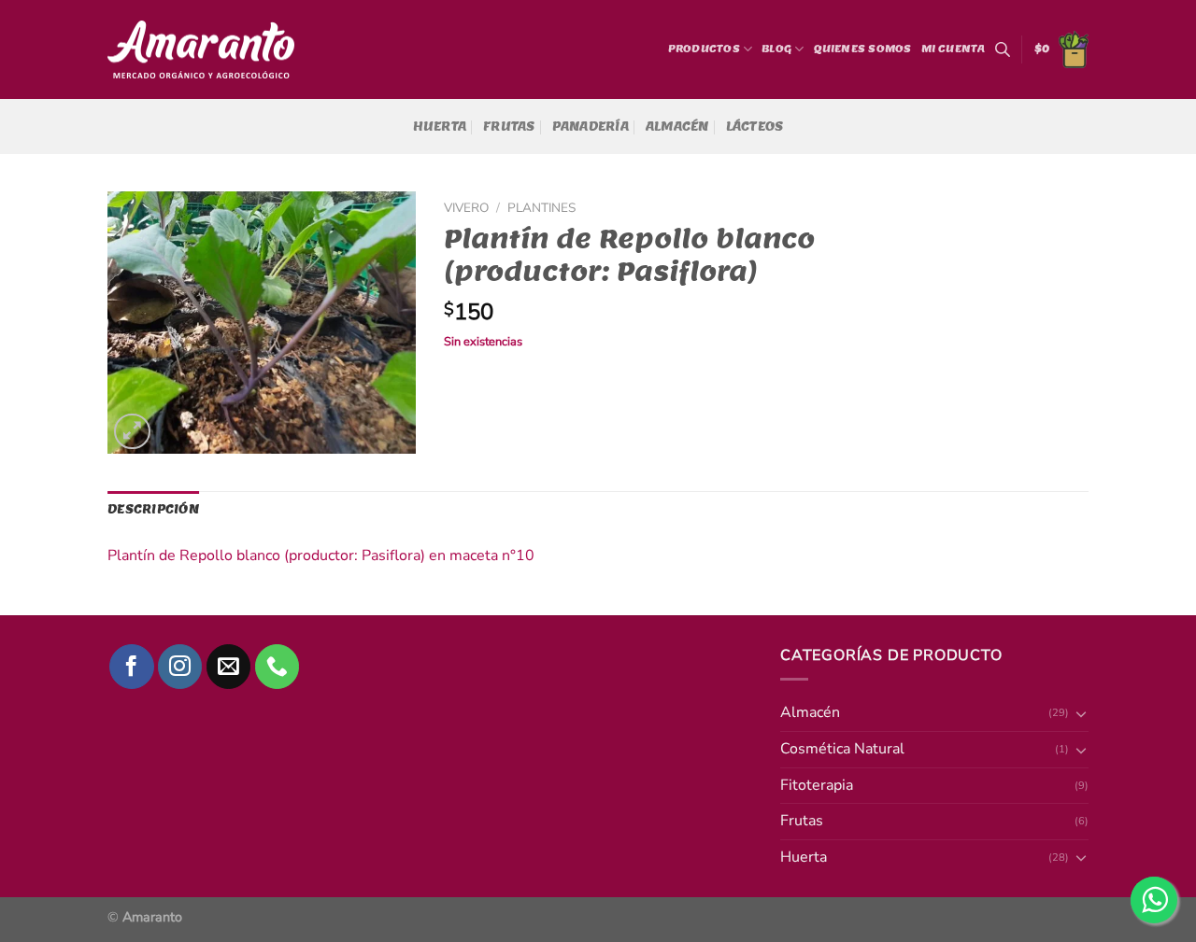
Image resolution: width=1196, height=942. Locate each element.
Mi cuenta (953, 48)
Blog (776, 48)
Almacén (677, 126)
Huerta (440, 126)
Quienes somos (863, 48)
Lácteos (755, 126)
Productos (704, 48)
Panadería (590, 126)
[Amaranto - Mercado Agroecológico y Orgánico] (200, 50)
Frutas (509, 126)
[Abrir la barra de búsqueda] (1002, 49)
